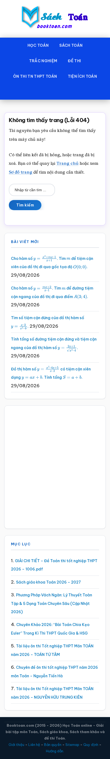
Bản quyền (52, 744)
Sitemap (72, 744)
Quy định (90, 744)
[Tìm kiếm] (55, 92)
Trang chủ (67, 163)
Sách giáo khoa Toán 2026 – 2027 (48, 582)
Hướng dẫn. (55, 751)
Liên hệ (34, 744)
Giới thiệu (16, 744)
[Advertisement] (55, 467)
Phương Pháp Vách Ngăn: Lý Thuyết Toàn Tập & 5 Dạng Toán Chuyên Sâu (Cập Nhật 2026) (51, 603)
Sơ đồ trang (20, 172)
